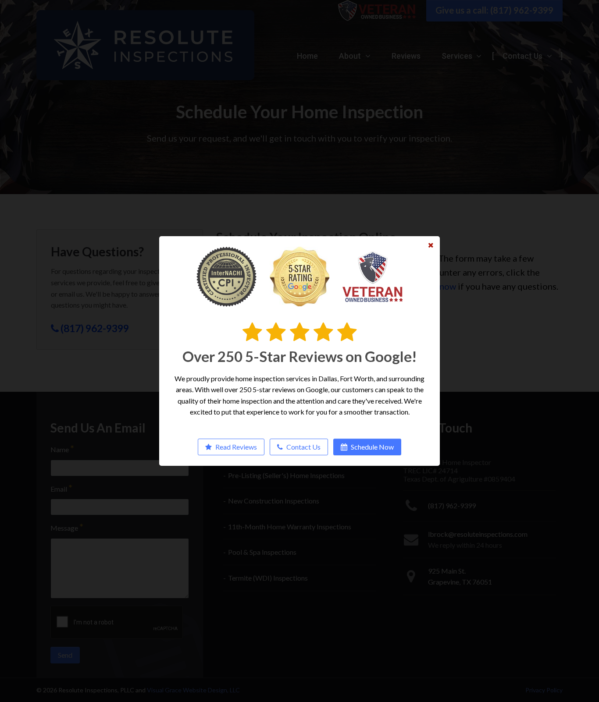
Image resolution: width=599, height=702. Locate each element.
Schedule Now (371, 447)
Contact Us (303, 447)
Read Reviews (235, 447)
